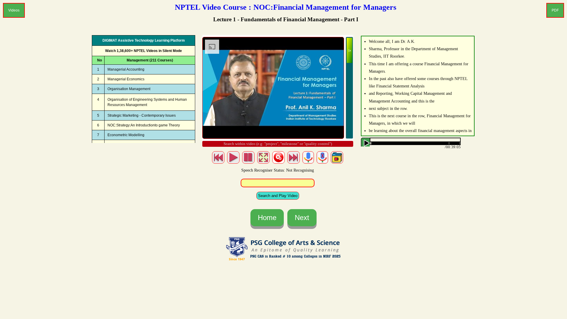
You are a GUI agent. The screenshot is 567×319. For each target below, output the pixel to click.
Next (302, 218)
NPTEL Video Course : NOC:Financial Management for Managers (285, 7)
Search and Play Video (277, 195)
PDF (555, 10)
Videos (13, 10)
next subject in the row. (388, 108)
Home (267, 218)
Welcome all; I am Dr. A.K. (392, 41)
